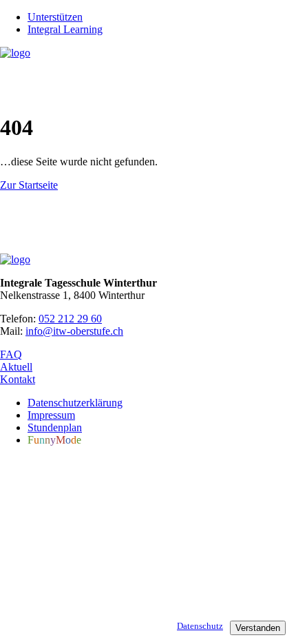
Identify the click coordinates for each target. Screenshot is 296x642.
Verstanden (257, 628)
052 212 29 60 (70, 318)
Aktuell (16, 367)
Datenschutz (200, 626)
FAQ (11, 354)
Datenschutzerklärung (75, 402)
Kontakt (17, 379)
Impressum (51, 415)
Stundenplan (55, 427)
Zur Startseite (29, 185)
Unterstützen (55, 17)
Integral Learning (65, 29)
